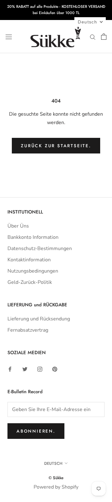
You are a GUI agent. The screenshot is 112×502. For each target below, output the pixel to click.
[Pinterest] (54, 369)
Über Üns (18, 226)
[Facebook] (9, 369)
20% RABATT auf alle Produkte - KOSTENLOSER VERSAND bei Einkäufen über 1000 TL (56, 10)
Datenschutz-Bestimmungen (39, 248)
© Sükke (56, 478)
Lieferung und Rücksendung (38, 318)
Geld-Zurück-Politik (29, 282)
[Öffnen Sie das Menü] (9, 36)
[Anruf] (93, 36)
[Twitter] (24, 369)
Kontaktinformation (29, 259)
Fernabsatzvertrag (27, 330)
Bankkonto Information (32, 237)
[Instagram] (39, 369)
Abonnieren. (35, 431)
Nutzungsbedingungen (32, 271)
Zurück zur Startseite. (56, 146)
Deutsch (53, 463)
